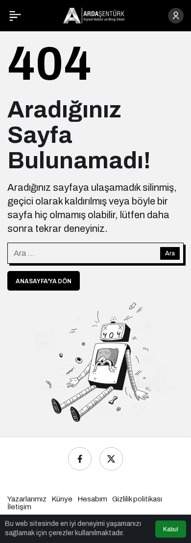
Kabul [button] (170, 529)
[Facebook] (80, 459)
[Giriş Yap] (176, 15)
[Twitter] (111, 459)
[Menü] (15, 15)
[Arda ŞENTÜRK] (93, 15)
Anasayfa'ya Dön (44, 281)
